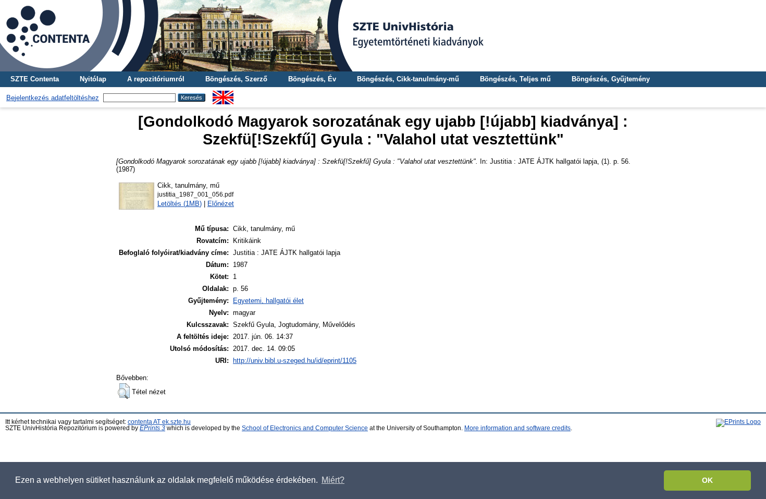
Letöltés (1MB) (179, 204)
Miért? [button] (333, 480)
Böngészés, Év (312, 79)
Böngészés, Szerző (236, 79)
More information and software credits (517, 428)
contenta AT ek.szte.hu (159, 422)
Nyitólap (93, 79)
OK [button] (707, 480)
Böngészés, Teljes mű (515, 79)
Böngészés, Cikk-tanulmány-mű (408, 79)
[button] (124, 391)
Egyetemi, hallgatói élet (268, 301)
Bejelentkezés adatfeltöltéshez (52, 98)
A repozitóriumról (155, 79)
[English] (223, 95)
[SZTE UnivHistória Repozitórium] (383, 35)
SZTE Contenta (34, 79)
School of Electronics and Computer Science (305, 428)
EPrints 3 (152, 428)
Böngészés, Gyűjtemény (611, 79)
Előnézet (220, 204)
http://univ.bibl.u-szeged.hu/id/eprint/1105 (294, 360)
